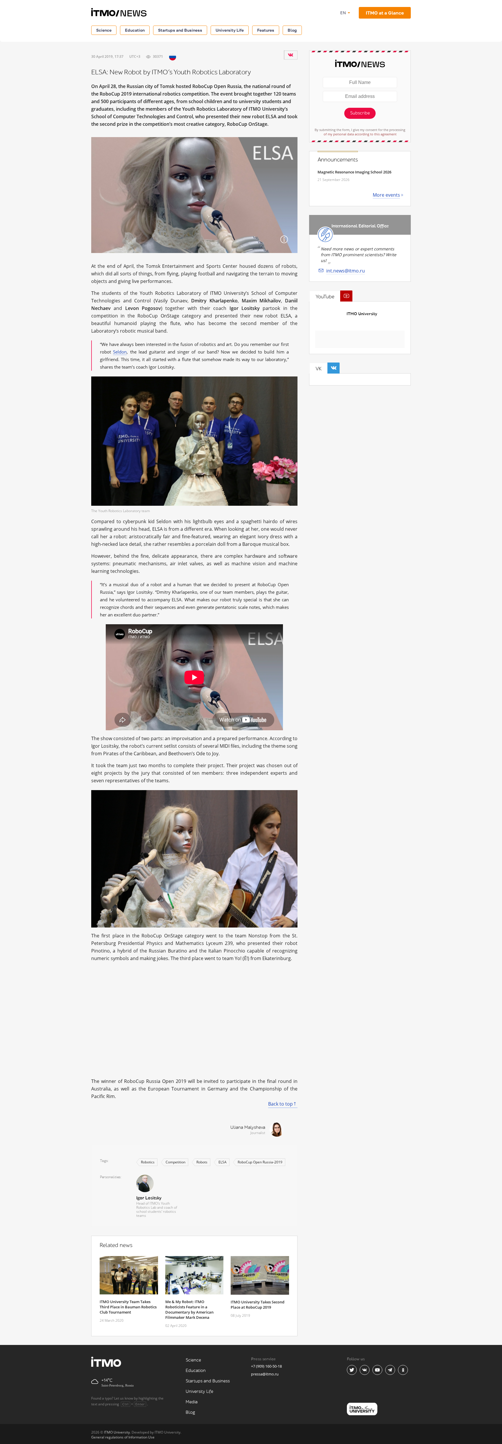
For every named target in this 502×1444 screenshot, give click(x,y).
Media (192, 1402)
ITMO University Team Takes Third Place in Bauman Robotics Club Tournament (128, 1307)
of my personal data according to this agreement (360, 134)
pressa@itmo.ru (265, 1374)
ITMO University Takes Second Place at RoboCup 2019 (257, 1304)
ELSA (222, 1162)
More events (386, 195)
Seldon (120, 352)
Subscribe (360, 113)
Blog (292, 30)
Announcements (338, 159)
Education (135, 30)
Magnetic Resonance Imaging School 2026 (354, 172)
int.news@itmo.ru (345, 271)
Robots (201, 1162)
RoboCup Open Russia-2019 (260, 1162)
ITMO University (362, 313)
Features (265, 30)
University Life (230, 30)
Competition (175, 1162)
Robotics (148, 1162)
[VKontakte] (290, 55)
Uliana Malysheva (247, 1127)
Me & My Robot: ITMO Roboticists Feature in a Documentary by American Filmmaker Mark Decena (189, 1309)
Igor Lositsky (148, 1198)
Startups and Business (180, 30)
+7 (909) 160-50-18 (266, 1366)
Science (104, 30)
